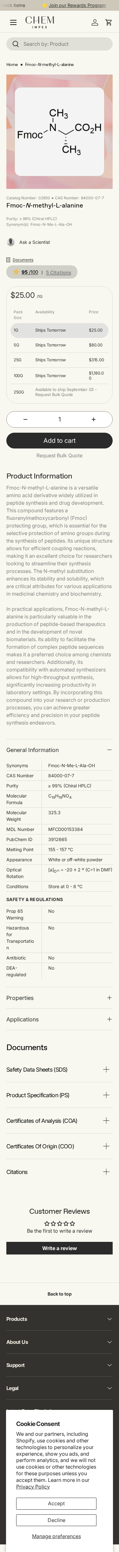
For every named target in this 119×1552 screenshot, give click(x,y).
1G (16, 330)
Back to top (60, 1293)
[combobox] (59, 44)
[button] (109, 22)
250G (19, 392)
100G (18, 375)
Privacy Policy (33, 1486)
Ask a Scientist (34, 242)
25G (18, 360)
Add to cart (59, 440)
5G (16, 345)
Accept (56, 1503)
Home (12, 64)
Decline (56, 1520)
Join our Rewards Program (74, 5)
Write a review (59, 1248)
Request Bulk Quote (59, 455)
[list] (59, 131)
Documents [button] (23, 259)
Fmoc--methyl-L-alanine (49, 64)
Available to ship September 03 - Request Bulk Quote (66, 392)
